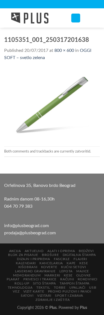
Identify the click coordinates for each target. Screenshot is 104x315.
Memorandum (26, 275)
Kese (83, 263)
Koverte (49, 267)
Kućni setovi (73, 267)
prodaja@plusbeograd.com (30, 233)
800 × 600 (64, 50)
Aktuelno (34, 251)
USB (92, 287)
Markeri (52, 275)
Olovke (83, 275)
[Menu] (75, 18)
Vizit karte (33, 291)
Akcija (15, 251)
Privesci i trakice (40, 279)
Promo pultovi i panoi (69, 291)
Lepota (66, 271)
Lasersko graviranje (35, 271)
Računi (67, 279)
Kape (71, 263)
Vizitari (44, 295)
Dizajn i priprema (33, 259)
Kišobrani (28, 267)
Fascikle (62, 259)
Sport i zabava (69, 295)
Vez (16, 291)
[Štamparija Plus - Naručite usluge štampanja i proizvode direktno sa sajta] (33, 18)
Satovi (27, 295)
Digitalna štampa (79, 254)
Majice (82, 271)
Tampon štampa (75, 283)
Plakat (13, 279)
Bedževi (86, 251)
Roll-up (21, 283)
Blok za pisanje (23, 254)
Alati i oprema (61, 251)
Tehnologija (20, 287)
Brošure (50, 254)
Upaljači (77, 287)
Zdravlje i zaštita (52, 299)
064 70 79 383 (18, 206)
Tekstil (43, 287)
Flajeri (80, 259)
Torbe (60, 287)
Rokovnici (88, 279)
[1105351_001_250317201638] (52, 103)
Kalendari (26, 263)
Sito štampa (44, 283)
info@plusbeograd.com (26, 225)
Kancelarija (51, 263)
